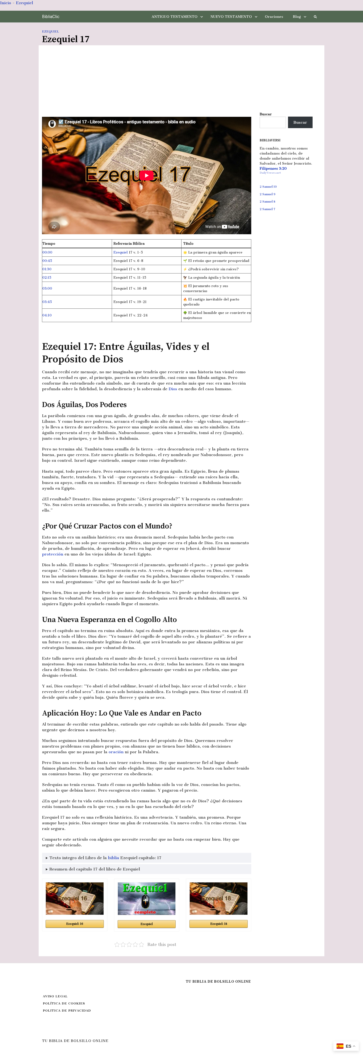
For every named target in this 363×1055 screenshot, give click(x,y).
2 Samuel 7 (267, 209)
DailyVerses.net (270, 172)
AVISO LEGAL (55, 996)
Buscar (266, 114)
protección (52, 554)
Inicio (5, 2)
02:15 (46, 278)
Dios (173, 388)
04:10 (47, 315)
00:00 (47, 252)
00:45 (47, 261)
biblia (113, 857)
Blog (297, 16)
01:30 (46, 269)
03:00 (47, 288)
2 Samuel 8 (267, 201)
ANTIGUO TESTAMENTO (174, 16)
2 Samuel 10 (268, 187)
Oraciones (274, 16)
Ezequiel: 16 (74, 924)
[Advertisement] (181, 80)
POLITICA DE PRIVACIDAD (67, 1010)
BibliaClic (50, 16)
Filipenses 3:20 (273, 168)
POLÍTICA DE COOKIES (64, 1003)
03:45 (47, 302)
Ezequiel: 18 (218, 924)
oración (116, 751)
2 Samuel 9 (267, 194)
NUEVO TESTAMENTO (231, 16)
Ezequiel (24, 2)
